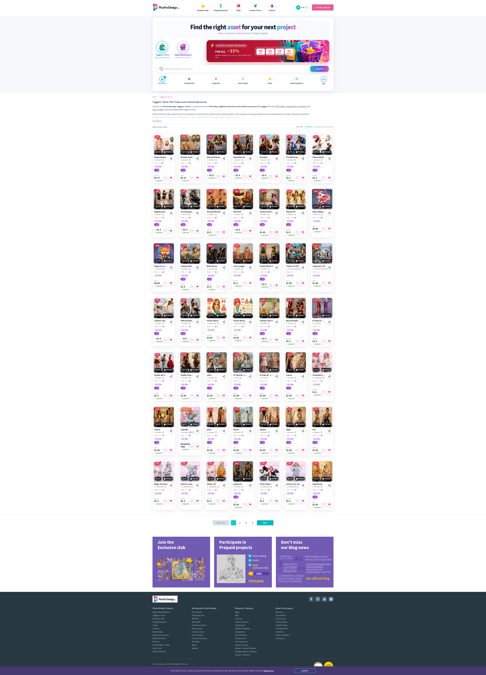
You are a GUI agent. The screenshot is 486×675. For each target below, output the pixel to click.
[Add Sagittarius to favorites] (323, 504)
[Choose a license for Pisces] (250, 450)
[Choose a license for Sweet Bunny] (171, 177)
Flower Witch (318, 157)
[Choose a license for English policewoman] (171, 231)
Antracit (317, 214)
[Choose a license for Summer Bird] (197, 286)
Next (265, 523)
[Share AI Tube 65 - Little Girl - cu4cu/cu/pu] (276, 376)
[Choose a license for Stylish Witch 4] (276, 285)
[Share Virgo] (302, 430)
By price (330, 126)
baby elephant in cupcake (319, 212)
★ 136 (208, 163)
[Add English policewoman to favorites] (165, 231)
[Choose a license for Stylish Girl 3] (171, 395)
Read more (269, 670)
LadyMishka (318, 378)
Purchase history (199, 625)
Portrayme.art (241, 641)
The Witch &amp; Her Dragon (293, 157)
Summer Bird (186, 266)
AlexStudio (212, 323)
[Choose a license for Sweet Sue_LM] (302, 501)
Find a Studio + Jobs (161, 645)
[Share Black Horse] (223, 267)
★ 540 (314, 490)
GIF (323, 84)
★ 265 (287, 272)
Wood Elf (237, 212)
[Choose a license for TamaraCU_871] (329, 283)
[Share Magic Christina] (171, 485)
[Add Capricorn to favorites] (244, 504)
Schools (156, 641)
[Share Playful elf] (302, 213)
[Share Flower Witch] (329, 158)
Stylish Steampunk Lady (187, 375)
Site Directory (241, 635)
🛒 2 (212, 217)
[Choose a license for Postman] (276, 176)
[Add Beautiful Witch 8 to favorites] (297, 341)
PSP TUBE (158, 166)
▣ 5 (190, 490)
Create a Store (198, 631)
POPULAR (187, 409)
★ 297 (235, 326)
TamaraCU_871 (319, 266)
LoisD (316, 323)
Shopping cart (198, 615)
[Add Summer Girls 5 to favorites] (270, 339)
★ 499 (287, 381)
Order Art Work (159, 638)
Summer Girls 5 (266, 321)
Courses (156, 628)
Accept (305, 670)
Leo (314, 430)
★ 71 (155, 163)
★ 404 (155, 381)
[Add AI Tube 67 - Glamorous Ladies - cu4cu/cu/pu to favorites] (323, 341)
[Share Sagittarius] (329, 485)
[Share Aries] (223, 430)
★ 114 (182, 163)
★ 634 (314, 435)
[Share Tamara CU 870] (302, 267)
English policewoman (161, 212)
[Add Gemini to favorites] (270, 450)
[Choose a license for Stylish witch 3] (276, 232)
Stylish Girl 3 (159, 375)
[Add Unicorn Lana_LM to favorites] (191, 501)
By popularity (319, 126)
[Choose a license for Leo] (329, 450)
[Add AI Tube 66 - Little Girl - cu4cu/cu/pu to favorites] (244, 395)
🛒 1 (292, 163)
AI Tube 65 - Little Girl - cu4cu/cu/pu (266, 375)
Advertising (157, 631)
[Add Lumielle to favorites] (191, 446)
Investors (280, 631)
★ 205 (287, 217)
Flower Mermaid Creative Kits (213, 321)
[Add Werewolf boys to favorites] (217, 176)
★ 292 (182, 326)
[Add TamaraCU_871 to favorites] (323, 283)
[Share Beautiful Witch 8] (302, 322)
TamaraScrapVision (294, 269)
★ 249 (182, 272)
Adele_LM (211, 484)
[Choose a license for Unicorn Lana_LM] (197, 501)
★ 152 (182, 217)
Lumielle (184, 430)
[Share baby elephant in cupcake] (329, 213)
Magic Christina (160, 484)
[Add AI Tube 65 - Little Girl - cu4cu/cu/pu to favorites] (270, 395)
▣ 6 (322, 381)
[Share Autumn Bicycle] (223, 213)
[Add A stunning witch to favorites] (191, 231)
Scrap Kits (216, 83)
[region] (268, 51)
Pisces (236, 430)
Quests (195, 648)
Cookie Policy (281, 625)
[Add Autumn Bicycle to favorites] (217, 232)
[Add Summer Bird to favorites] (191, 286)
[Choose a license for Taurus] (171, 450)
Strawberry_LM (319, 375)
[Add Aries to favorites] (217, 450)
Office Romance (187, 321)
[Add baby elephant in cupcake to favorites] (323, 228)
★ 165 (155, 217)
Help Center (197, 628)
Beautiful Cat (239, 157)
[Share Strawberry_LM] (329, 376)
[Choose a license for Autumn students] (197, 177)
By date (309, 126)
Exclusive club (185, 445)
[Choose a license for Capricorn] (250, 504)
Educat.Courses (241, 645)
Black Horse (212, 266)
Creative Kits (189, 83)
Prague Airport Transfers (246, 651)
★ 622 (287, 435)
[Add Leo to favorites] (323, 450)
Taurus (157, 430)
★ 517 (287, 490)
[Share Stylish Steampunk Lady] (197, 376)
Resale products (297, 83)
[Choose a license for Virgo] (302, 450)
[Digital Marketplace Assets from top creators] (183, 47)
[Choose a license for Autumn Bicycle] (223, 232)
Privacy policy (281, 622)
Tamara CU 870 (292, 266)
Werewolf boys (213, 157)
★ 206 (208, 217)
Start (270, 83)
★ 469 (261, 490)
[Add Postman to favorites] (270, 176)
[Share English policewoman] (171, 213)
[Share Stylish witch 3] (276, 213)
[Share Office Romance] (197, 322)
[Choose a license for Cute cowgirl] (250, 283)
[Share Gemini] (276, 430)
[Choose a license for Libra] (223, 395)
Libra (209, 375)
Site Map (195, 641)
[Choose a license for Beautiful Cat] (250, 176)
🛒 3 (239, 435)
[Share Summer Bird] (197, 267)
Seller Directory (242, 622)
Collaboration (282, 628)
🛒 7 (318, 381)
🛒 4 (292, 326)
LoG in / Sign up (323, 7)
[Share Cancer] (302, 376)
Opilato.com (240, 638)
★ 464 (235, 381)
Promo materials (199, 638)
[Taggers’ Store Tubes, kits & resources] (162, 47)
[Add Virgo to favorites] (297, 450)
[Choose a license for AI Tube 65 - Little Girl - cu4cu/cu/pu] (276, 395)
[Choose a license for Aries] (223, 450)
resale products (213, 117)
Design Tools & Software (245, 648)
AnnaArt (158, 160)
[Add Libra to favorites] (217, 395)
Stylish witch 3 (266, 212)
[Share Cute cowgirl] (250, 267)
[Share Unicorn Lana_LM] (197, 485)
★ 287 (155, 326)
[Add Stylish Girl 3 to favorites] (165, 395)
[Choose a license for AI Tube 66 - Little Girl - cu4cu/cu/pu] (250, 395)
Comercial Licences (161, 635)
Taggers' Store (159, 615)
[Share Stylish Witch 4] (276, 267)
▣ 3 (269, 163)
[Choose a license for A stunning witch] (197, 231)
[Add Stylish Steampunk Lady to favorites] (191, 395)
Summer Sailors (161, 321)
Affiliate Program (242, 628)
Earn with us (281, 615)
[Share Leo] (329, 430)
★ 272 (314, 272)
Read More (157, 121)
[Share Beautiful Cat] (250, 158)
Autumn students (187, 157)
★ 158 (314, 163)
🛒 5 (265, 326)
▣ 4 (216, 163)
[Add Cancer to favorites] (297, 395)
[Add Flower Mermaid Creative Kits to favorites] (217, 337)
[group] (181, 562)
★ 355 (208, 326)
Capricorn (237, 484)
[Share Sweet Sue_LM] (302, 485)
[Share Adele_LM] (223, 485)
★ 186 (261, 163)
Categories (240, 631)
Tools (155, 625)
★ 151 (287, 163)
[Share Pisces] (250, 430)
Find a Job (157, 648)
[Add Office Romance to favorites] (191, 339)
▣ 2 (163, 163)
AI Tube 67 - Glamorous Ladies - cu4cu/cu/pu (319, 321)
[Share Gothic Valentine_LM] (276, 485)
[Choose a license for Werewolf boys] (223, 176)
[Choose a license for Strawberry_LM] (329, 392)
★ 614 (235, 435)
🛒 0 (159, 163)
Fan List (238, 618)
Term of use (281, 618)
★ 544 (314, 381)
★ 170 (155, 272)
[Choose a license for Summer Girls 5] (276, 339)
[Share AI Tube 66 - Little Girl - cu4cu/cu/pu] (250, 376)
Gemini (263, 430)
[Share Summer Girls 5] (276, 322)
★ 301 (261, 326)
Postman (263, 157)
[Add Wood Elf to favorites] (244, 231)
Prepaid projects (160, 622)
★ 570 (182, 381)
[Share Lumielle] (197, 430)
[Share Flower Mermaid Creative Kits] (223, 322)
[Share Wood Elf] (250, 213)
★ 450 (261, 381)
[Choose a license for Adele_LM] (223, 501)
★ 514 (208, 381)
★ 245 (261, 272)
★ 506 (182, 490)
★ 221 (235, 217)
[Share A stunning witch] (197, 213)
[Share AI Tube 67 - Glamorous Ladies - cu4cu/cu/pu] (329, 322)
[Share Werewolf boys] (223, 158)
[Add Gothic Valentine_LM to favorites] (270, 501)
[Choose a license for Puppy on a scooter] (171, 283)
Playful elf (290, 212)
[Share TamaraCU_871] (329, 267)
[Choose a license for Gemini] (276, 450)
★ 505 (155, 435)
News (194, 645)
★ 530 (261, 435)
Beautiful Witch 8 (293, 321)
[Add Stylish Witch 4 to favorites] (270, 285)
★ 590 (155, 490)
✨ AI (156, 170)
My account (197, 612)
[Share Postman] (276, 158)
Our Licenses (197, 635)
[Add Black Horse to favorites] (217, 286)
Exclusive (186, 432)
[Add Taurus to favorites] (165, 450)
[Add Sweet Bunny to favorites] (165, 177)
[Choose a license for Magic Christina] (171, 501)
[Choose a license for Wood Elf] (250, 231)
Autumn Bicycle (213, 212)
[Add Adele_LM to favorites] (217, 501)
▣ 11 (216, 326)
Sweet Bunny (160, 157)
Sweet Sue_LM (292, 484)
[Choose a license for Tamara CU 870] (302, 283)
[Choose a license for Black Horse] (223, 286)
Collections (240, 625)
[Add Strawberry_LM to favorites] (323, 392)
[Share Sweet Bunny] (171, 158)
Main (155, 97)
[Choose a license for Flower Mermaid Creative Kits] (223, 337)
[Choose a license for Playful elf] (302, 232)
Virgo (288, 430)
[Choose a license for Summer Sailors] (171, 339)
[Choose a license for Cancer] (302, 395)
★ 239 (235, 272)
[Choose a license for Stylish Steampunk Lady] (197, 395)
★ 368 (287, 326)
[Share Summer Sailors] (171, 322)
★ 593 (235, 490)
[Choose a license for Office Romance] (197, 339)
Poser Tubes (243, 83)
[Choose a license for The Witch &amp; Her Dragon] (302, 177)
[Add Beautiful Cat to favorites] (244, 176)
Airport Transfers (242, 654)
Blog (237, 612)
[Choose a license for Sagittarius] (329, 504)
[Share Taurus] (171, 430)
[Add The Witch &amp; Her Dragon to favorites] (297, 177)
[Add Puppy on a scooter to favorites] (165, 283)
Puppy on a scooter (161, 266)
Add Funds (196, 622)
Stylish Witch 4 (266, 266)
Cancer (289, 375)
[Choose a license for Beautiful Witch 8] (302, 341)
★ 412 (314, 326)
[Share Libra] (223, 376)
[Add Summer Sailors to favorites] (165, 339)
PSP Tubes (162, 83)
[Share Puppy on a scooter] (171, 267)
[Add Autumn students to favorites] (191, 177)
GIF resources (185, 117)
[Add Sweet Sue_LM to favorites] (297, 501)
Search (319, 68)
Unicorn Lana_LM (187, 484)
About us (279, 612)
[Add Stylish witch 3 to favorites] (270, 232)
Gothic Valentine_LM (266, 484)
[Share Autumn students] (197, 158)
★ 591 (208, 435)
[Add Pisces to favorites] (244, 450)
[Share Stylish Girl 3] (171, 376)
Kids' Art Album (159, 651)
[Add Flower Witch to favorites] (323, 177)
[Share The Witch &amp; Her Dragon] (302, 158)
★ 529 (208, 490)
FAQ (237, 615)
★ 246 (208, 272)
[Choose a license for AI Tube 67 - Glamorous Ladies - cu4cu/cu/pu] (329, 341)
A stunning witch (187, 212)
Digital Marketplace (161, 612)
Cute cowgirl (239, 266)
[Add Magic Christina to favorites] (165, 501)
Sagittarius (317, 484)
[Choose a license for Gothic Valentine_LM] (276, 501)
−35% (157, 137)
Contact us (280, 638)
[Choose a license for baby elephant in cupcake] (329, 228)
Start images (197, 117)
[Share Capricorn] (250, 485)
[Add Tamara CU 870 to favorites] (297, 283)
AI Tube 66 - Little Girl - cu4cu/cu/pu (240, 375)
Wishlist (195, 618)
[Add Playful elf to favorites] (297, 232)
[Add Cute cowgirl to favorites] (244, 283)
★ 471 (182, 435)
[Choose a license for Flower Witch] (329, 177)
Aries (209, 430)
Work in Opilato (282, 635)
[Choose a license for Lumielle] (197, 446)
